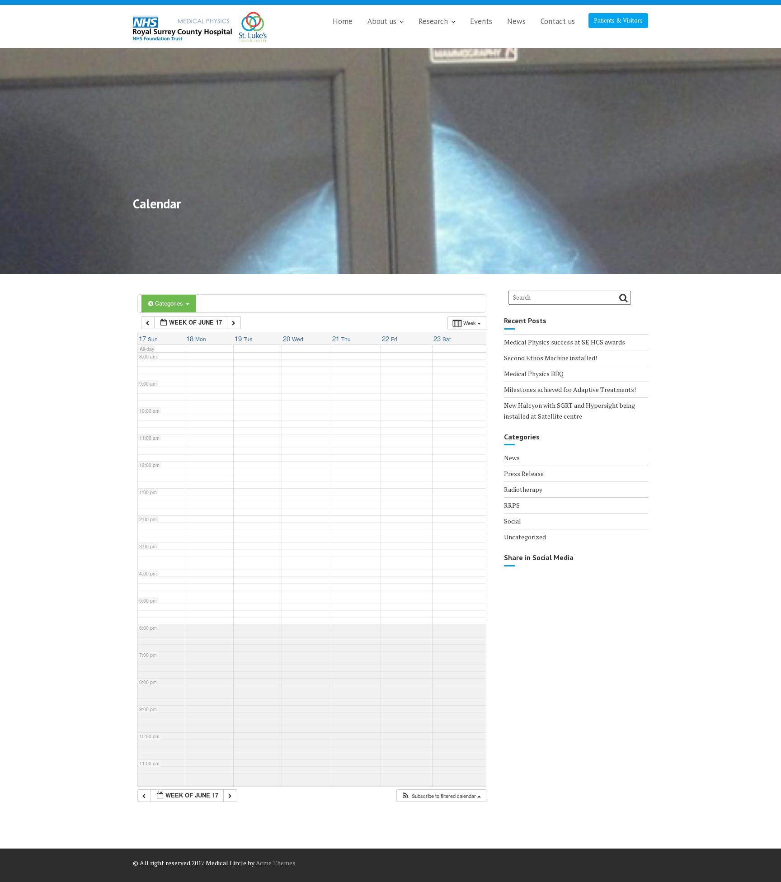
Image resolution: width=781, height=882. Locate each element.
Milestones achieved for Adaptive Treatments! (570, 389)
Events (481, 21)
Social (512, 521)
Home (343, 21)
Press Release (524, 473)
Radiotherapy (523, 489)
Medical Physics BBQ (534, 373)
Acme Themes (276, 862)
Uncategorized (525, 537)
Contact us (558, 21)
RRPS (512, 505)
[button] (441, 796)
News (516, 21)
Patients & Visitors (618, 20)
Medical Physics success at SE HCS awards (564, 342)
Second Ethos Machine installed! (550, 358)
